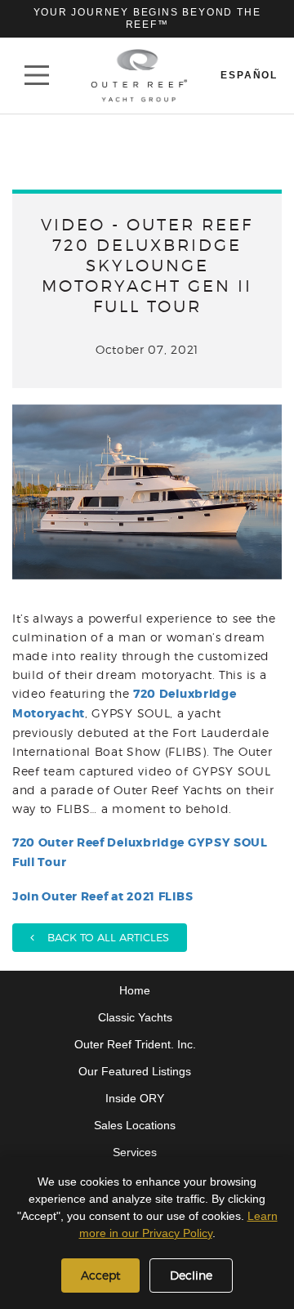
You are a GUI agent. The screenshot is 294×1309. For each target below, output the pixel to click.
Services (135, 1152)
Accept (100, 1275)
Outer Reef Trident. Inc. (135, 1044)
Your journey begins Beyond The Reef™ (147, 18)
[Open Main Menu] (36, 75)
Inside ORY (134, 1098)
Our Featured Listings (134, 1071)
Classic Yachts (135, 1017)
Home (134, 990)
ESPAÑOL (249, 75)
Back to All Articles (101, 937)
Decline (191, 1275)
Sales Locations (135, 1125)
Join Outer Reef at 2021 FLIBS (102, 896)
